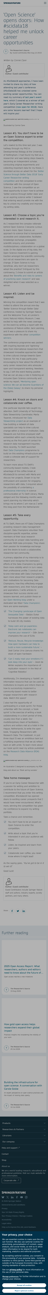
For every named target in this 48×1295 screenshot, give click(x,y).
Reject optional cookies (24, 1291)
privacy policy (16, 1269)
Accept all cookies (24, 1285)
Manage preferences (10, 1276)
